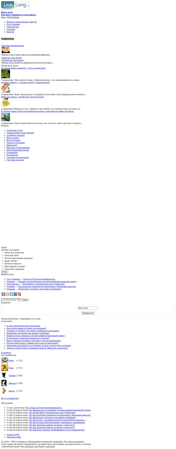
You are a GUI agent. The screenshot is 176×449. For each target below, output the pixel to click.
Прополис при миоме (12, 58)
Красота (10, 32)
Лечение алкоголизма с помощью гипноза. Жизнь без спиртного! (37, 348)
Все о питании (13, 140)
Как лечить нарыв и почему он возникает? (27, 328)
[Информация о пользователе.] (5, 362)
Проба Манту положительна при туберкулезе (43, 284)
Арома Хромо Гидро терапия (20, 133)
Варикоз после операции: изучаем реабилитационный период (47, 281)
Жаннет (12, 383)
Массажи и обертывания (18, 147)
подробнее (6, 353)
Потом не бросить (12, 263)
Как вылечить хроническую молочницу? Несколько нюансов (47, 286)
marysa (12, 391)
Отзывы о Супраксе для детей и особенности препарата (33, 331)
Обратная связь (14, 437)
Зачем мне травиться (14, 252)
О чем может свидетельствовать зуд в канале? (28, 338)
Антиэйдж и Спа (15, 130)
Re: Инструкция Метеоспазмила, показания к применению (57, 422)
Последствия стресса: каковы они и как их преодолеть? (33, 343)
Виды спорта (13, 138)
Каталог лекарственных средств (22, 22)
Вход (3, 17)
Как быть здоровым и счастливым (18, 13)
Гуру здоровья (13, 24)
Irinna (11, 360)
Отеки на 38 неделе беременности (39, 279)
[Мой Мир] (15, 294)
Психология (12, 155)
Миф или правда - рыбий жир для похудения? (22, 97)
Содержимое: (7, 80)
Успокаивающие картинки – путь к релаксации (23, 68)
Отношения (12, 152)
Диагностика (13, 27)
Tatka (11, 368)
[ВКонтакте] (3, 294)
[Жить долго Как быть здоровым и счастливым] (15, 10)
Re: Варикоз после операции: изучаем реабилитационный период (60, 410)
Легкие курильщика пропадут (18, 258)
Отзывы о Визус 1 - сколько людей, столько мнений (25, 82)
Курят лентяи (10, 261)
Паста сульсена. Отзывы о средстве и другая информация (34, 340)
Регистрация (13, 17)
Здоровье (11, 29)
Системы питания (15, 160)
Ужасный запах (11, 255)
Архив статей (13, 434)
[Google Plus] (19, 294)
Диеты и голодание (16, 142)
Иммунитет (12, 145)
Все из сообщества (10, 398)
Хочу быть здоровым (14, 269)
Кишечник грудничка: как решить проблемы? (39, 289)
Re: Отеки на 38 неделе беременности (44, 407)
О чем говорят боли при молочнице (23, 326)
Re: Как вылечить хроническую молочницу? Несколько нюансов (59, 415)
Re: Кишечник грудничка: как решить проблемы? (52, 417)
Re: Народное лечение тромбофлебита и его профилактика (57, 430)
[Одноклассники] (7, 294)
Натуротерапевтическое (18, 150)
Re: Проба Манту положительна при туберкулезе (52, 412)
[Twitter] (11, 294)
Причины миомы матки (13, 45)
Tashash (12, 375)
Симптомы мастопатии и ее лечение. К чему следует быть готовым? (39, 345)
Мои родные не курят (14, 266)
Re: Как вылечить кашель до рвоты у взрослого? (52, 425)
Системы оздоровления (18, 157)
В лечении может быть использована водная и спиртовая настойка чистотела (37, 111)
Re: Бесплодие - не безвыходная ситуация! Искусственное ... (57, 420)
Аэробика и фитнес (16, 135)
